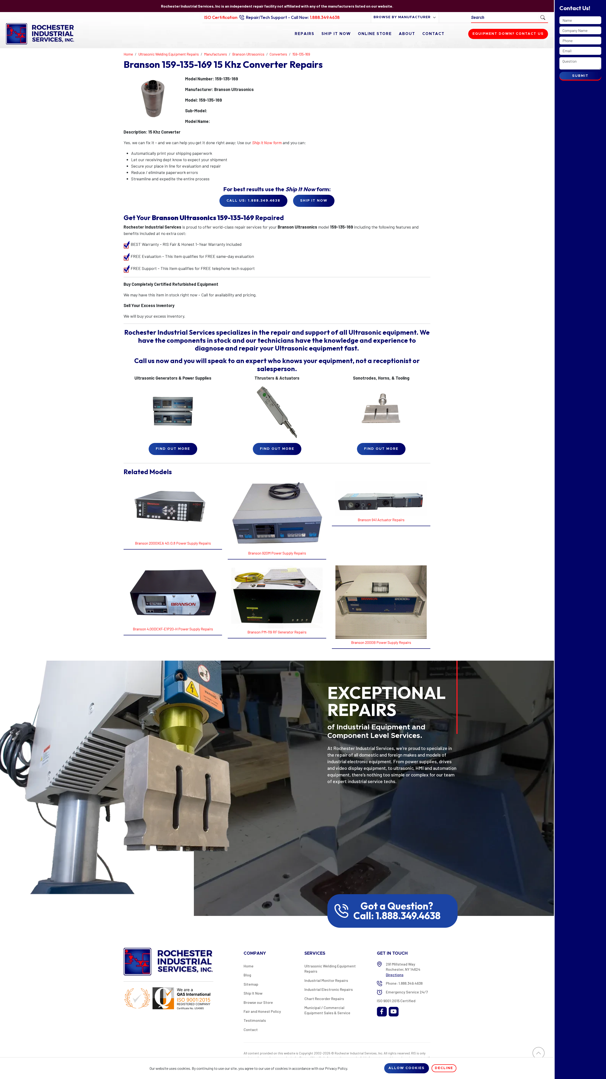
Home (249, 966)
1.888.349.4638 (325, 17)
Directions (394, 974)
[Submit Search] (543, 17)
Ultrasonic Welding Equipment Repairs (330, 968)
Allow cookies (406, 1068)
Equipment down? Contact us (508, 33)
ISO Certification (220, 17)
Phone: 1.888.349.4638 (404, 983)
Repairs (304, 34)
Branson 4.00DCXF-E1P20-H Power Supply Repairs (173, 629)
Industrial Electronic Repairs (328, 989)
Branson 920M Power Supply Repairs (277, 553)
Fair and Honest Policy (262, 1011)
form (267, 142)
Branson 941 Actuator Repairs (381, 519)
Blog (247, 975)
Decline (444, 1068)
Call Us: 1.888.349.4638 (253, 200)
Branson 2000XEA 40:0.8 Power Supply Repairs (173, 543)
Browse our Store (258, 1002)
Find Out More (173, 449)
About (407, 34)
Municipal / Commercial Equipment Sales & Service (327, 1010)
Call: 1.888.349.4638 (397, 916)
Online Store (375, 34)
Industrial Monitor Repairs (326, 980)
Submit (580, 76)
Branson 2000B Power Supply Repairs (381, 642)
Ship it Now (313, 200)
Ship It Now (336, 34)
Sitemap (251, 984)
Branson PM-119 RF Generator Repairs (277, 632)
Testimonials (255, 1020)
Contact (433, 34)
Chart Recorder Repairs (324, 998)
